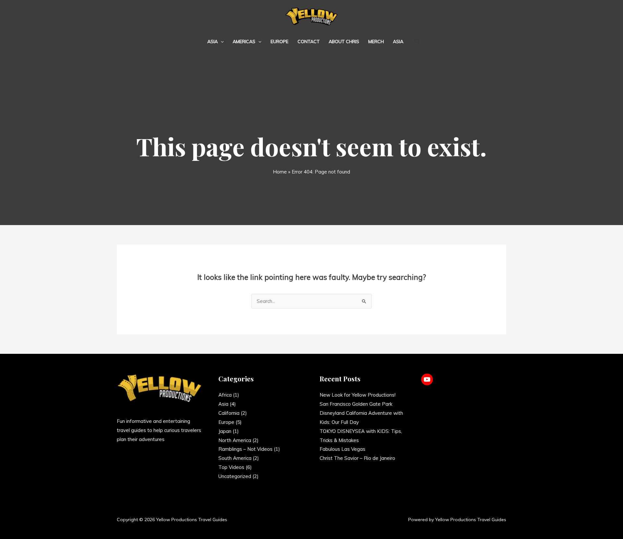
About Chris (344, 41)
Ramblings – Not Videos (245, 449)
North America (234, 440)
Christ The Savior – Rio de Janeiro (357, 458)
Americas (244, 41)
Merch (376, 41)
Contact (309, 41)
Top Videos (231, 467)
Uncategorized (234, 476)
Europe (279, 41)
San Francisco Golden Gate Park (356, 404)
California (228, 413)
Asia (212, 41)
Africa (225, 395)
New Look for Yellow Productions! (358, 395)
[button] (221, 41)
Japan (224, 431)
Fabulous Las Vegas (342, 449)
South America (234, 458)
